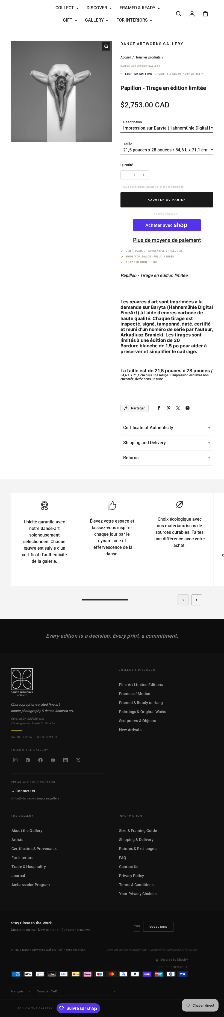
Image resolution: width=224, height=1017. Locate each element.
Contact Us (128, 866)
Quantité (126, 165)
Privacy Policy (131, 876)
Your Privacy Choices (138, 894)
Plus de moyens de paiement (167, 240)
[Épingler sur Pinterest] (168, 408)
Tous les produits (148, 57)
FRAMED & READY (138, 7)
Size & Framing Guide (138, 830)
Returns (130, 457)
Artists (17, 839)
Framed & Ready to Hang (141, 703)
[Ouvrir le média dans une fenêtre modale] (106, 46)
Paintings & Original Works (142, 712)
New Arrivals (130, 730)
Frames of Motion (134, 693)
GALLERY (95, 20)
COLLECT (65, 7)
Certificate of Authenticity (148, 427)
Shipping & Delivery (136, 839)
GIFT (68, 20)
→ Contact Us (23, 791)
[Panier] (205, 13)
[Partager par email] (187, 408)
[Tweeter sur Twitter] (178, 408)
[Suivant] (196, 599)
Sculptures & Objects (137, 721)
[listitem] (15, 760)
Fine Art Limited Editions (141, 684)
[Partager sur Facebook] (158, 408)
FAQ (122, 857)
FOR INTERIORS (132, 20)
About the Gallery (26, 830)
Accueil (125, 57)
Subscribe (158, 926)
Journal (18, 876)
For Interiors (22, 857)
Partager (138, 408)
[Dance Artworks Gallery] (58, 682)
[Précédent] (183, 599)
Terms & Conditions (136, 885)
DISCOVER (97, 7)
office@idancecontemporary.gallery (35, 798)
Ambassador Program (30, 885)
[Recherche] (178, 13)
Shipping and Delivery (144, 442)
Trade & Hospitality (28, 866)
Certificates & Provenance (34, 848)
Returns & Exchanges (138, 848)
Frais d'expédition (134, 187)
